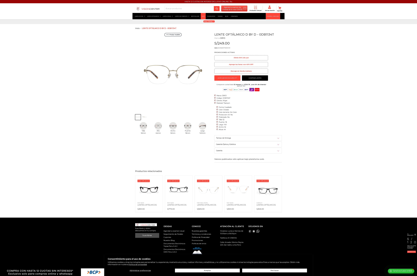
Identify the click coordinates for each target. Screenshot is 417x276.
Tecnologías (211, 16)
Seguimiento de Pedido (173, 234)
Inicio (137, 28)
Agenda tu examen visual (174, 231)
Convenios (234, 16)
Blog (226, 16)
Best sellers (195, 16)
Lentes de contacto (181, 16)
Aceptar (207, 270)
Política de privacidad (137, 264)
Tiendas (220, 16)
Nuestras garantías (199, 231)
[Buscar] (217, 8)
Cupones (167, 237)
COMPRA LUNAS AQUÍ (273, 16)
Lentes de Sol (139, 16)
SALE (203, 16)
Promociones (197, 240)
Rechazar (275, 270)
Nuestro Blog (169, 240)
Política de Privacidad (200, 237)
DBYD (222, 38)
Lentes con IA (167, 16)
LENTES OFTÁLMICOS (147, 205)
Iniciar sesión (270, 10)
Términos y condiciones (201, 234)
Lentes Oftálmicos (153, 16)
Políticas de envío (199, 244)
